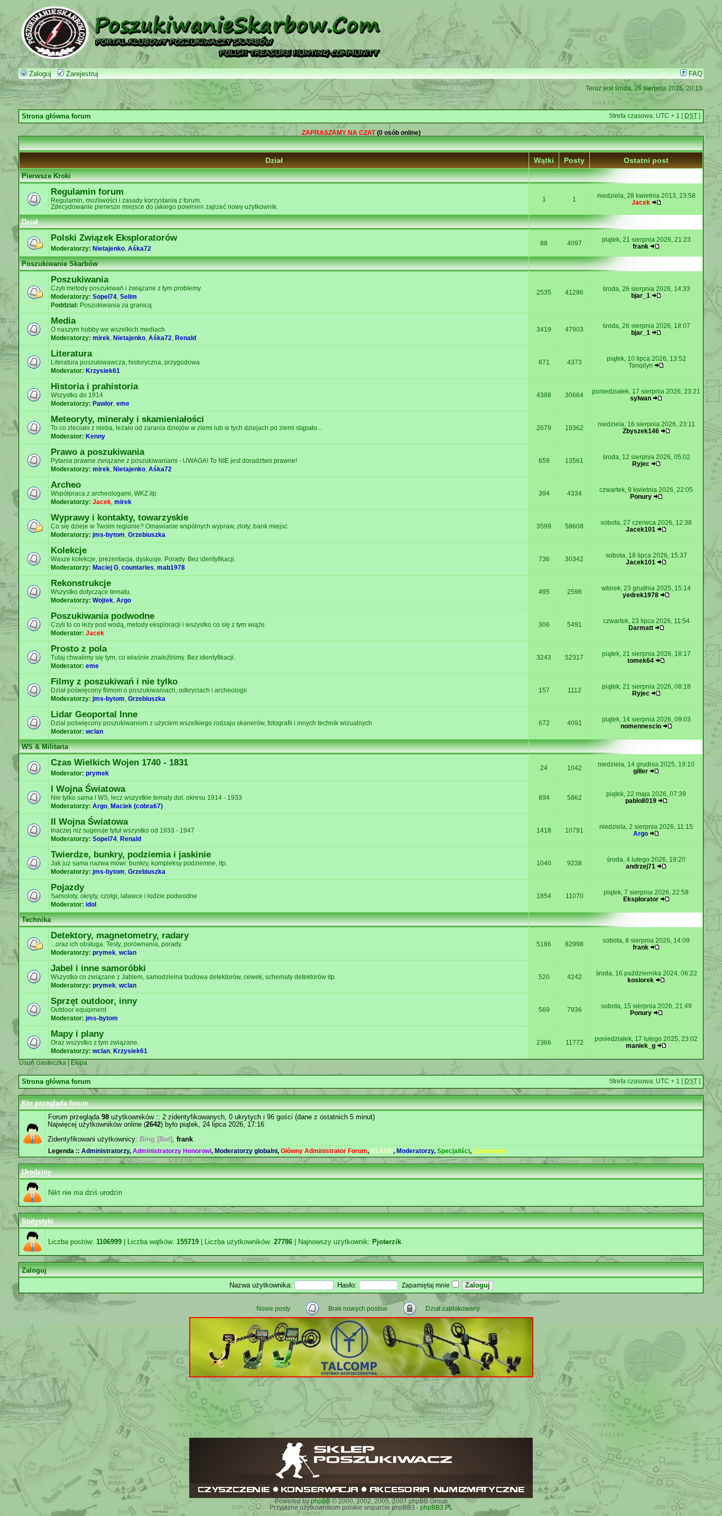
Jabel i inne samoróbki (98, 968)
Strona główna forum (56, 116)
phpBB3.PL (436, 1507)
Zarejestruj (81, 74)
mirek (101, 338)
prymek (97, 773)
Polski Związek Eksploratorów (114, 237)
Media (63, 320)
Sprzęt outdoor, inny (94, 1001)
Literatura (71, 353)
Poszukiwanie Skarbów (60, 264)
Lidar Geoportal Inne (94, 714)
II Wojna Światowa (89, 821)
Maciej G (105, 567)
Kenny (95, 436)
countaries (138, 567)
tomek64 (640, 660)
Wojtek (102, 600)
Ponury (641, 497)
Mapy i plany (77, 1033)
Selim (128, 297)
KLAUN (382, 1151)
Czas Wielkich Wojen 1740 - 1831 (119, 762)
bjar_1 (640, 296)
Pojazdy (67, 887)
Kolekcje (69, 550)
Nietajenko (108, 248)
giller (640, 771)
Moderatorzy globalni (246, 1151)
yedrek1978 (641, 595)
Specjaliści (453, 1151)
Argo (123, 600)
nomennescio (641, 726)
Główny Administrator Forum (324, 1151)
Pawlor (102, 403)
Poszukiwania (79, 279)
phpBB (320, 1501)
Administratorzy (105, 1151)
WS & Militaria (45, 747)
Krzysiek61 (103, 371)
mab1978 (171, 567)
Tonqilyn (640, 365)
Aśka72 (139, 248)
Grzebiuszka (146, 535)
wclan (94, 731)
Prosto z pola (79, 648)
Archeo (66, 484)
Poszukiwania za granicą (116, 305)
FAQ (694, 74)
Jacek (641, 202)
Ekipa (79, 1063)
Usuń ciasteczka (42, 1063)
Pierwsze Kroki (46, 176)
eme (122, 403)
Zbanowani (489, 1151)
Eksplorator (641, 899)
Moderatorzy (415, 1151)
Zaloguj (39, 74)
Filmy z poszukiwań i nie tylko (114, 681)
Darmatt (640, 628)
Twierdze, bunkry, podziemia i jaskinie (131, 854)
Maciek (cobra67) (136, 806)
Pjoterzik (386, 1242)
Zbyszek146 (641, 431)
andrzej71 (640, 866)
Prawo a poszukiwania (97, 451)
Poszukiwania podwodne (102, 615)
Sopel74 (104, 297)
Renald (185, 338)
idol (91, 904)
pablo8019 (640, 801)
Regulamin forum (87, 191)
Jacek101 (640, 529)
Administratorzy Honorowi (172, 1151)
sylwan (640, 398)
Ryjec (641, 464)
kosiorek (640, 980)
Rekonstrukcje (81, 583)
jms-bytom (108, 535)
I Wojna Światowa (88, 788)
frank (641, 246)
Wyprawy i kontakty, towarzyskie (119, 517)
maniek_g (640, 1046)
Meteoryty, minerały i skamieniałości (127, 419)
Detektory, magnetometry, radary (120, 935)
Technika (36, 920)
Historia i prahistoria (94, 386)
